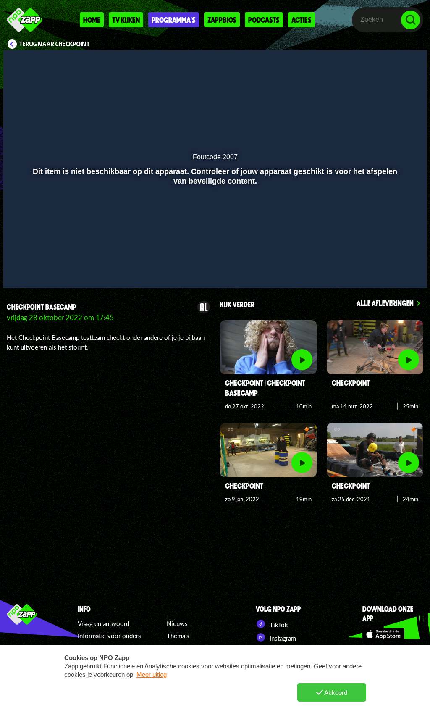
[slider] (214, 252)
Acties (301, 20)
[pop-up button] (392, 269)
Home (91, 20)
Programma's (174, 20)
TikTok (278, 624)
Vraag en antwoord (103, 623)
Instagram (282, 638)
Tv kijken (126, 20)
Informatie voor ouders (109, 635)
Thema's (178, 635)
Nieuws (177, 623)
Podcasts (264, 20)
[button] (20, 269)
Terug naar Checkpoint (54, 44)
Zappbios (221, 20)
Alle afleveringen (385, 303)
